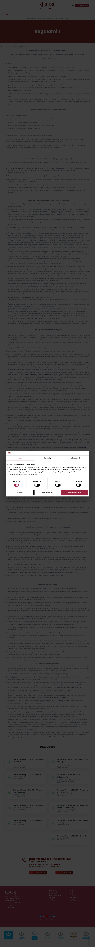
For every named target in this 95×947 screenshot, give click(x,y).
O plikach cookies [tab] (75, 458)
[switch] (37, 485)
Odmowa (20, 492)
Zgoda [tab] (20, 458)
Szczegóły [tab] (47, 458)
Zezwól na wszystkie (74, 492)
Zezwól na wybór (47, 492)
